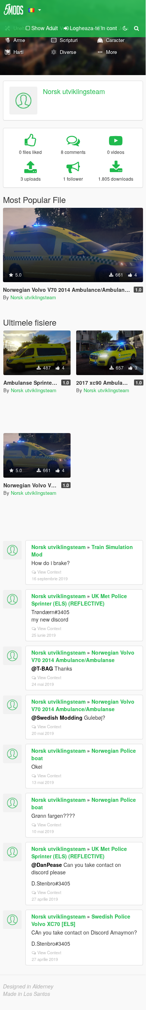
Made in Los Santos (26, 993)
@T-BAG (42, 668)
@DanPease (46, 864)
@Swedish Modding (57, 717)
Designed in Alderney (28, 986)
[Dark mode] (125, 28)
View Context (49, 572)
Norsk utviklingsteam (74, 91)
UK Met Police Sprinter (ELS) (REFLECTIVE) (79, 599)
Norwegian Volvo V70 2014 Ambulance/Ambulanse (82, 656)
